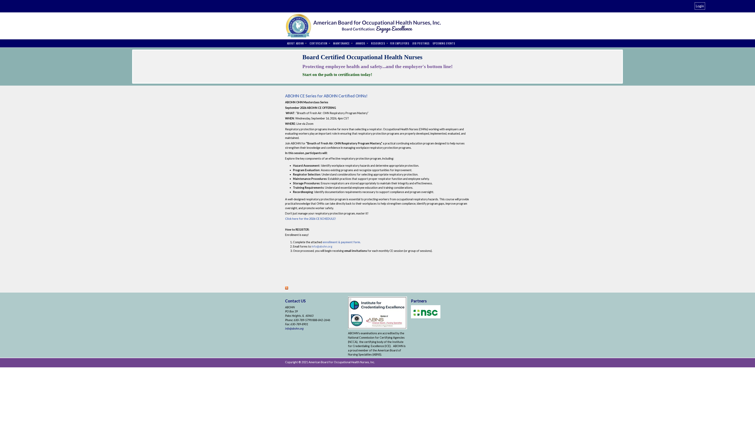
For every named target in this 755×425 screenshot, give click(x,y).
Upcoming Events (444, 43)
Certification (318, 43)
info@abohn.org (294, 328)
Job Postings (421, 43)
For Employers (399, 43)
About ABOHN (295, 43)
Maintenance (341, 43)
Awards (361, 43)
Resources (378, 43)
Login (700, 6)
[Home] (369, 25)
